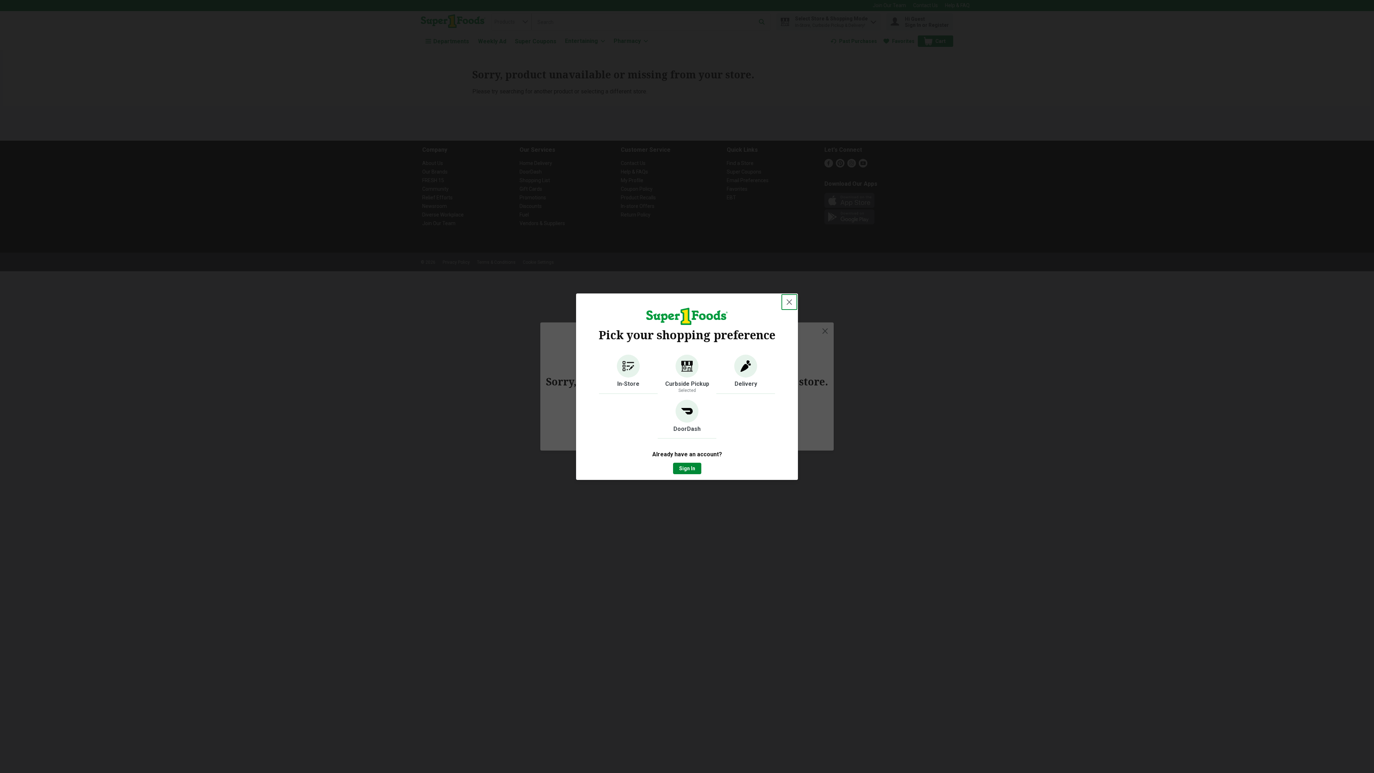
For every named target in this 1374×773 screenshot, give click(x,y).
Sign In (687, 468)
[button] (628, 374)
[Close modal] (789, 302)
